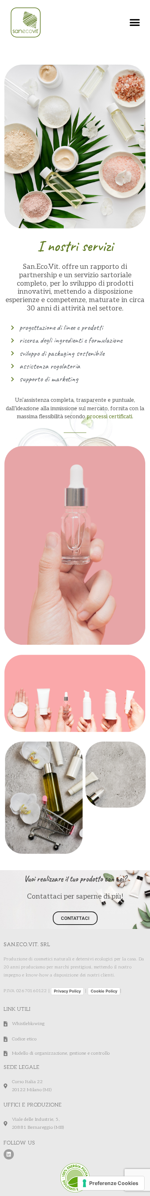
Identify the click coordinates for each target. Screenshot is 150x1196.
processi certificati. (110, 416)
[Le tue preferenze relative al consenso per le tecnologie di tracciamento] (111, 1183)
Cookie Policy (104, 991)
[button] (134, 22)
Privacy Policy (67, 991)
